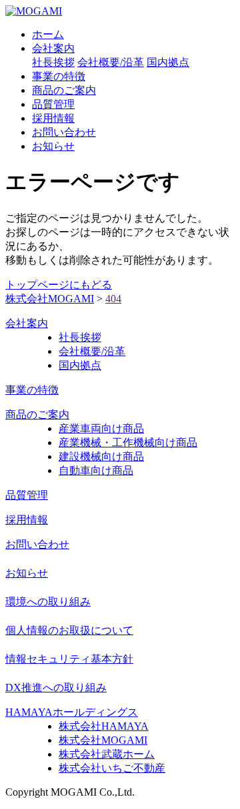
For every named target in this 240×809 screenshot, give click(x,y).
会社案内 (53, 48)
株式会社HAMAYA (104, 726)
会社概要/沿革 (110, 62)
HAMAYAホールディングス (71, 712)
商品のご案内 (64, 90)
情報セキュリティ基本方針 (69, 659)
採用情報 (53, 118)
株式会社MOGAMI (103, 740)
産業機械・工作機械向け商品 (128, 442)
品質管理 (53, 104)
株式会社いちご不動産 (112, 768)
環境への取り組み (48, 601)
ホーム (48, 34)
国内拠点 (168, 62)
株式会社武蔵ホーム (107, 754)
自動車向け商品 (96, 470)
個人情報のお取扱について (69, 630)
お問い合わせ (64, 132)
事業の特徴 (58, 76)
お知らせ (53, 146)
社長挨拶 (53, 62)
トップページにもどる (58, 284)
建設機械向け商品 (101, 456)
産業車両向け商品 (101, 428)
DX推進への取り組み (56, 687)
